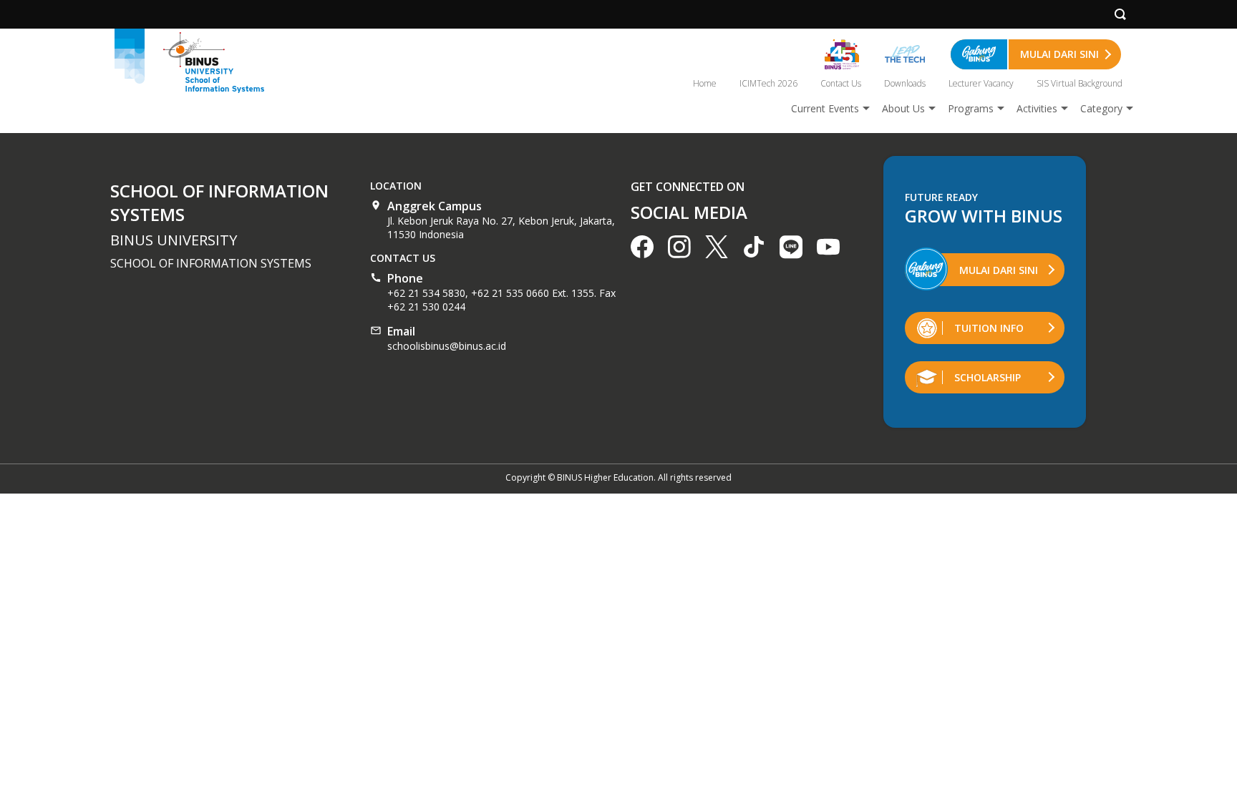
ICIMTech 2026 (768, 83)
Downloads (905, 83)
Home (705, 83)
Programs (971, 108)
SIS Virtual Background (1079, 83)
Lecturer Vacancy (981, 83)
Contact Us (840, 83)
